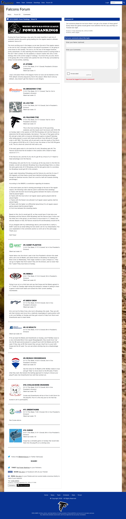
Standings (37, 2)
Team (23, 2)
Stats (43, 2)
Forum (17, 14)
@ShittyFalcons (24, 457)
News (18, 2)
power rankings (15, 480)
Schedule (29, 2)
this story (22, 472)
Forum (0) (49, 2)
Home (46, 495)
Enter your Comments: (73, 50)
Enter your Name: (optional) (75, 42)
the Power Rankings (23, 467)
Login (107, 2)
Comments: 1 (12, 485)
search (124, 3)
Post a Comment (23, 485)
